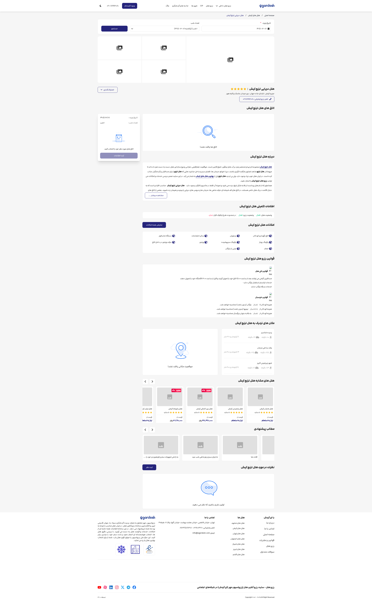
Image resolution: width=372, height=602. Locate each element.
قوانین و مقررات (266, 540)
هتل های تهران (238, 533)
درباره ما (270, 522)
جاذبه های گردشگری (180, 5)
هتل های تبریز (238, 549)
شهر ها (194, 5)
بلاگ (167, 5)
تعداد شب (195, 23)
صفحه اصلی (268, 534)
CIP (201, 5)
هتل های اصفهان (237, 538)
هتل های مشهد (237, 523)
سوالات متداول (267, 551)
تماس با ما (269, 528)
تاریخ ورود (265, 23)
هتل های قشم (238, 554)
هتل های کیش (238, 528)
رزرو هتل (209, 5)
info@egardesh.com (201, 533)
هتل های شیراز (238, 544)
